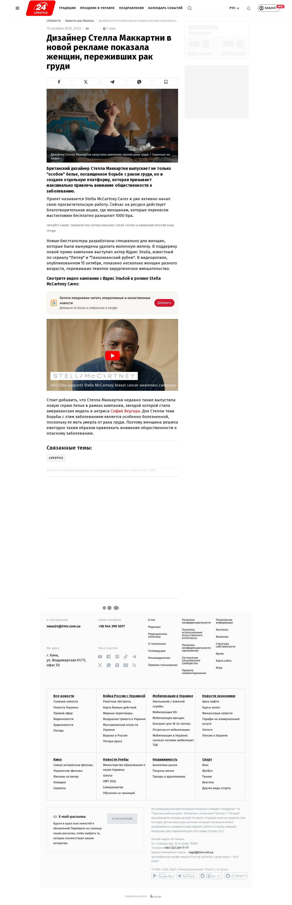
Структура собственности (225, 645)
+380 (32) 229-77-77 (176, 847)
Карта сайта (224, 660)
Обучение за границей (119, 793)
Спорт (207, 759)
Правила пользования (162, 665)
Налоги (207, 730)
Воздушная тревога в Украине (124, 719)
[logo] (41, 8)
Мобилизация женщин (168, 718)
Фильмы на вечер (65, 776)
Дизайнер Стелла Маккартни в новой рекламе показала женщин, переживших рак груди (138, 20)
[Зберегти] (166, 82)
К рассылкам (122, 819)
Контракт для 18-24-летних (171, 724)
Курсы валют (211, 707)
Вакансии (222, 636)
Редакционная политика (157, 635)
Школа (107, 775)
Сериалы (59, 788)
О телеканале (157, 644)
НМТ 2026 (109, 781)
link (100, 656)
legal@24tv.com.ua (201, 852)
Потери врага (112, 741)
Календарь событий (165, 8)
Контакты (222, 629)
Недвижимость (165, 759)
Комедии (59, 782)
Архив (220, 653)
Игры (219, 668)
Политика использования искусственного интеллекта (192, 634)
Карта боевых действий (119, 707)
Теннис (207, 776)
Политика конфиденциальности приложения (196, 648)
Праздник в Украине (97, 8)
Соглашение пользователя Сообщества (191, 660)
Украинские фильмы (68, 771)
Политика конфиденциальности (196, 621)
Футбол (207, 771)
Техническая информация (224, 621)
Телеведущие (157, 651)
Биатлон (208, 782)
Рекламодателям (159, 658)
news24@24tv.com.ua (64, 626)
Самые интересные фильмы (73, 765)
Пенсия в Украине (215, 735)
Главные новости (65, 701)
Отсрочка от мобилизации (171, 730)
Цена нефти (210, 701)
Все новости (63, 696)
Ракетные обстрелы (117, 701)
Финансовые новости (217, 713)
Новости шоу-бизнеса (80, 20)
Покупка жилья (163, 771)
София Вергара (125, 411)
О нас (151, 620)
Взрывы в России (115, 735)
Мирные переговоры (118, 713)
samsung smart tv (235, 875)
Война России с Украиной (124, 696)
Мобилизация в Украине (173, 696)
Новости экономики (218, 696)
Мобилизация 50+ (165, 712)
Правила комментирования (194, 672)
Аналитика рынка (165, 765)
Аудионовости (63, 725)
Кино (57, 759)
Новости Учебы (115, 759)
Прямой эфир (63, 713)
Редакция (154, 627)
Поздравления (131, 8)
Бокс (205, 765)
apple (187, 875)
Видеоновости (63, 719)
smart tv (210, 875)
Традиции (67, 8)
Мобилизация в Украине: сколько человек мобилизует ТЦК (173, 740)
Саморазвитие (113, 787)
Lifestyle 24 (54, 20)
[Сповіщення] (249, 8)
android (162, 875)
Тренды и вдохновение (169, 776)
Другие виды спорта (216, 788)
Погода (58, 730)
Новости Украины (65, 707)
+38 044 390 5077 (112, 626)
